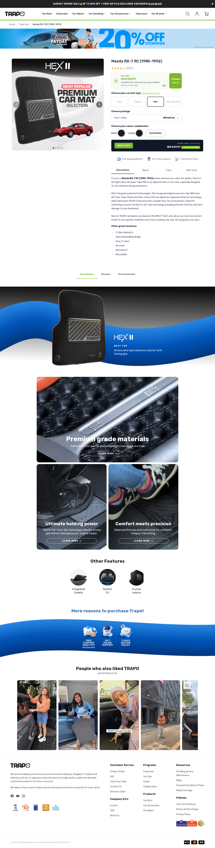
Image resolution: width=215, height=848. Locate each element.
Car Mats (47, 13)
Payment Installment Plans (190, 785)
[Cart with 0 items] (206, 13)
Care (168, 170)
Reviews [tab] (105, 274)
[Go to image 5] (62, 148)
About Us (114, 815)
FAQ (112, 776)
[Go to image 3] (57, 148)
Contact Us (116, 786)
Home (12, 24)
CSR (112, 810)
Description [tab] (86, 274)
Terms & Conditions (186, 804)
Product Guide (117, 771)
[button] (139, 81)
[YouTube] (17, 796)
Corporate (148, 771)
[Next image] (99, 104)
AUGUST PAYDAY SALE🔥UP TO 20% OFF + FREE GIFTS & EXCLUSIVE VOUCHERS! (107, 4)
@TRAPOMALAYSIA (107, 673)
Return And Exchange (187, 809)
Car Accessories (119, 13)
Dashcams (62, 13)
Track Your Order (118, 781)
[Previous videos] (20, 716)
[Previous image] (16, 104)
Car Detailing (96, 13)
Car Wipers (78, 13)
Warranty (192, 170)
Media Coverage (184, 790)
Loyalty (114, 805)
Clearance (141, 13)
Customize (155, 133)
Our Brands (158, 13)
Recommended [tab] (126, 274)
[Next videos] (195, 716)
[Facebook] (12, 796)
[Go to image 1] (53, 148)
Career (146, 781)
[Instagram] (23, 796)
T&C (164, 85)
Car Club (147, 776)
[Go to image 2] (55, 148)
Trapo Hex (24, 24)
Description (122, 170)
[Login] (197, 13)
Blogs (179, 780)
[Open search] (187, 13)
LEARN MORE (107, 453)
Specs (145, 170)
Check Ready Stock (151, 93)
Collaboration (150, 786)
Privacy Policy (183, 814)
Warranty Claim (118, 791)
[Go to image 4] (60, 148)
